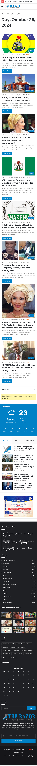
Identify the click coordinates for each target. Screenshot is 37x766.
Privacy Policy (29, 756)
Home (6, 756)
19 (28, 683)
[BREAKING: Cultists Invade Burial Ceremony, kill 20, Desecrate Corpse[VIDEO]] (7, 458)
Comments (30, 440)
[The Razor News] (13, 6)
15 (9, 683)
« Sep (3, 695)
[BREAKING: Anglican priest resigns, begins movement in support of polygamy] (7, 486)
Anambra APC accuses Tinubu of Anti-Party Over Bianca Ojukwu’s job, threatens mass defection (18, 325)
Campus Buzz (7, 563)
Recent (17, 440)
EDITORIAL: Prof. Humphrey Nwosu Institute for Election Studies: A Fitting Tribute (18, 368)
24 (18, 687)
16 (13, 683)
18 (23, 683)
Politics (5, 593)
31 (18, 692)
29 (9, 692)
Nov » (8, 695)
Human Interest (8, 578)
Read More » (7, 71)
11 (23, 679)
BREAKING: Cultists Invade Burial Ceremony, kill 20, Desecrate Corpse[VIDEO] (23, 457)
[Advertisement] (18, 28)
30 (14, 692)
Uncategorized (7, 602)
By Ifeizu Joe (6, 55)
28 (4, 692)
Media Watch (7, 587)
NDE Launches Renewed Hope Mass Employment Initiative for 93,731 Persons (17, 183)
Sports (5, 599)
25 (23, 687)
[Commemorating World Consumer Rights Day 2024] (7, 449)
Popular (6, 440)
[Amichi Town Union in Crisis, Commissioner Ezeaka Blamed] (6, 630)
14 (4, 683)
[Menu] (2, 7)
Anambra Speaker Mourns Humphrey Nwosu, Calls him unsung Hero (16, 268)
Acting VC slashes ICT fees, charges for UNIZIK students (16, 99)
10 (18, 679)
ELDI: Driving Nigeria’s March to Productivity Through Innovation (18, 226)
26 (28, 687)
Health (5, 575)
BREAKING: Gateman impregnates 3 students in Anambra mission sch (24, 476)
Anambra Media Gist (9, 560)
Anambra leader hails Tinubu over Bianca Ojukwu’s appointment (16, 140)
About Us (12, 756)
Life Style (6, 581)
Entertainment (7, 572)
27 (33, 687)
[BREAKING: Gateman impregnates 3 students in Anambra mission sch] (7, 476)
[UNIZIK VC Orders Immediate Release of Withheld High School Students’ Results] (30, 615)
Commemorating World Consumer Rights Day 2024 (24, 448)
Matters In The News (9, 584)
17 (18, 683)
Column (5, 566)
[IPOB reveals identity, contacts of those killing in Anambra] (7, 467)
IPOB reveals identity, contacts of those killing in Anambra (24, 467)
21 (4, 687)
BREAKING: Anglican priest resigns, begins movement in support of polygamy (24, 485)
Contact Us (19, 756)
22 (9, 687)
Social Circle (7, 596)
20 (33, 683)
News (4, 590)
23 (14, 687)
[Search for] (35, 7)
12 (28, 679)
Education (6, 569)
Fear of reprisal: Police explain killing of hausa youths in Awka (17, 59)
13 (33, 679)
